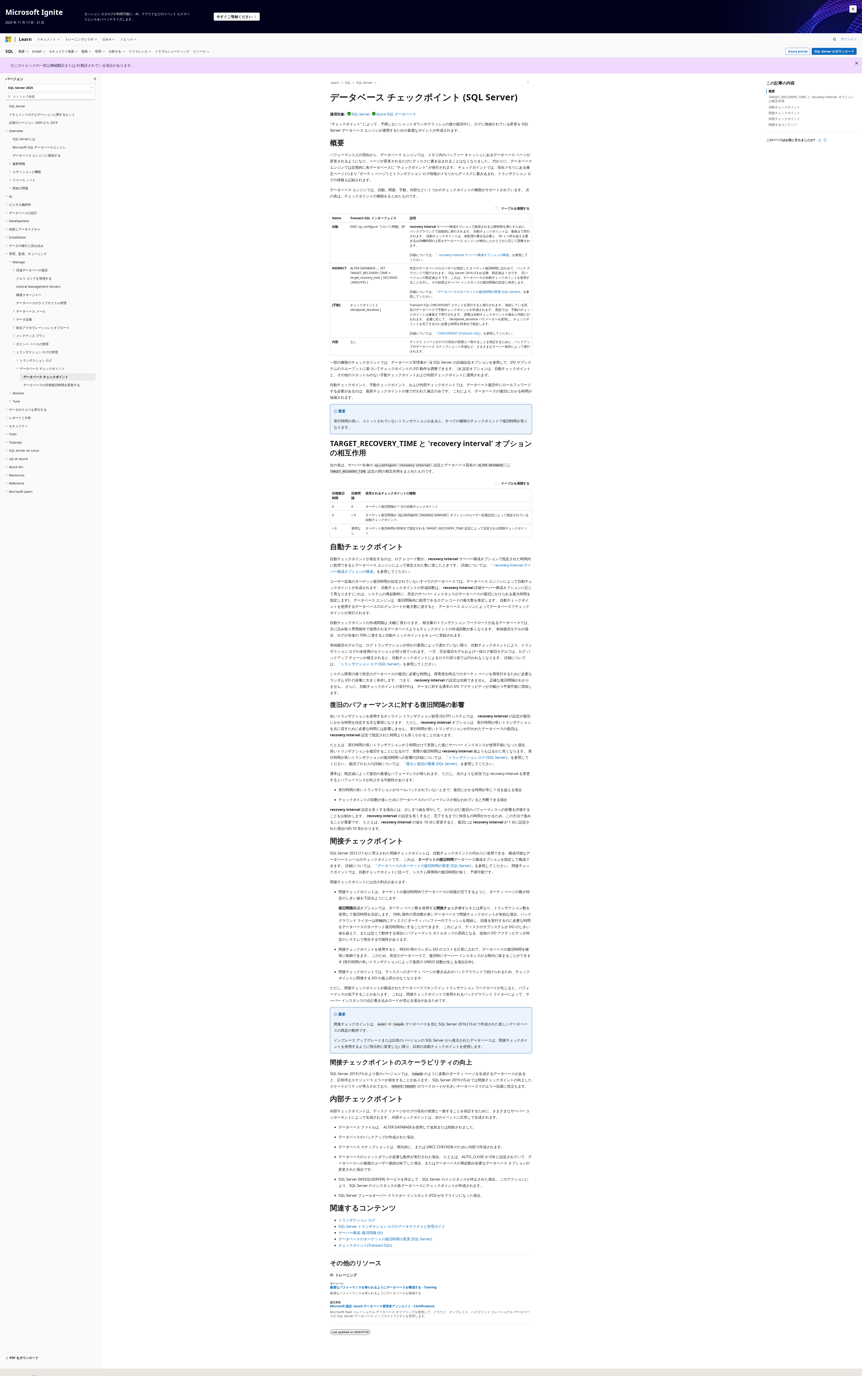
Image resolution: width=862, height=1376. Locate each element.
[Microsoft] (8, 39)
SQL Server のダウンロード (834, 51)
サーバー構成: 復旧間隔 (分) (361, 1232)
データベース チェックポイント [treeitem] (45, 377)
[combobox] (50, 87)
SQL (348, 82)
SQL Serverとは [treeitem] (24, 139)
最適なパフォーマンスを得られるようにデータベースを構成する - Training (383, 1287)
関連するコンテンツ (783, 124)
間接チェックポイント (784, 113)
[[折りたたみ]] (95, 78)
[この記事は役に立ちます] (819, 140)
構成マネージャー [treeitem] (28, 295)
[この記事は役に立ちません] (825, 140)
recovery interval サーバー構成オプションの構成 (474, 255)
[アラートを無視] (853, 9)
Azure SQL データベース (396, 114)
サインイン (849, 39)
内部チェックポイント (784, 119)
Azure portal (797, 51)
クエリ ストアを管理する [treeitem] (34, 278)
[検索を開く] (834, 39)
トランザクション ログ (357, 1220)
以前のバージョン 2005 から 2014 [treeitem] (33, 122)
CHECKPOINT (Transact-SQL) (459, 333)
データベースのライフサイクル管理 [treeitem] (41, 303)
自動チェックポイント (784, 107)
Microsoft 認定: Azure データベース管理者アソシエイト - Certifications (382, 1306)
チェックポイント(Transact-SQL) (365, 1245)
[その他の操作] (528, 82)
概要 (772, 91)
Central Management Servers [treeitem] (38, 286)
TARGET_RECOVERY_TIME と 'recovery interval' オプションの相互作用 (811, 99)
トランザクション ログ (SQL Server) (370, 663)
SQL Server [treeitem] (17, 106)
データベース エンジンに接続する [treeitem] (37, 155)
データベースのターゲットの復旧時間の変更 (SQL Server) (479, 292)
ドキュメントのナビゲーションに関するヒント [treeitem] (42, 114)
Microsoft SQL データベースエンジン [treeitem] (39, 147)
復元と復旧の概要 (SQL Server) (431, 763)
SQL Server (364, 82)
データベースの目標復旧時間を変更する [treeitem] (51, 385)
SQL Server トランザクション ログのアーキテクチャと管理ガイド (392, 1226)
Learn (335, 82)
